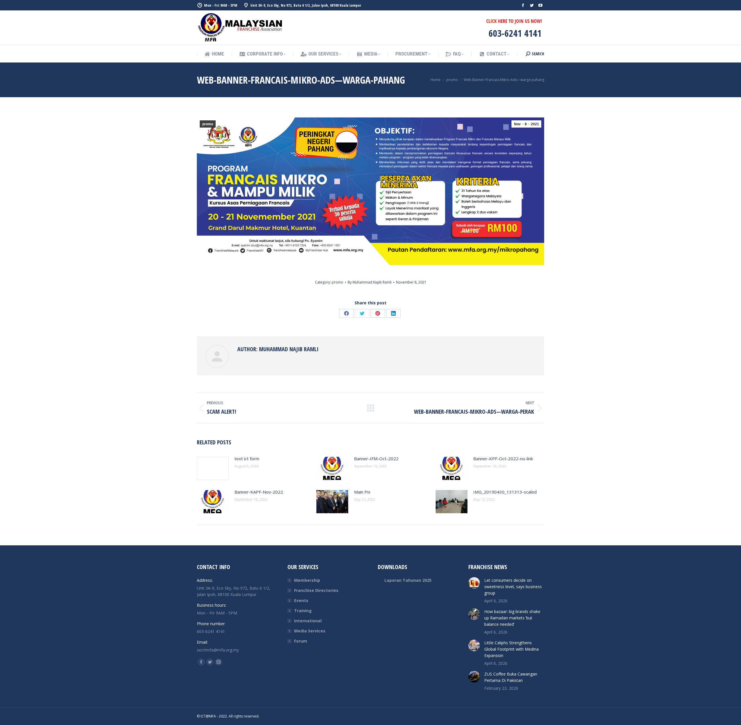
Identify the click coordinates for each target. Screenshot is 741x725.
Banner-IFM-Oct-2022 (376, 458)
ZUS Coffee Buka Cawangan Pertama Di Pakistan (510, 677)
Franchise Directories (316, 590)
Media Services (309, 631)
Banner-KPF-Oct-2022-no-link (503, 458)
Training (303, 610)
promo (207, 124)
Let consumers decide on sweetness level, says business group (513, 586)
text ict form (246, 458)
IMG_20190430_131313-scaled (505, 492)
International (308, 620)
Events (301, 600)
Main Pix (362, 492)
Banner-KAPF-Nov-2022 (258, 492)
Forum (300, 641)
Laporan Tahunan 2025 (408, 580)
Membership (307, 580)
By (370, 282)
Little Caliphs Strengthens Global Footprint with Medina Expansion (511, 649)
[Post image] (213, 468)
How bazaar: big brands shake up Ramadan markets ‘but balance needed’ (512, 618)
